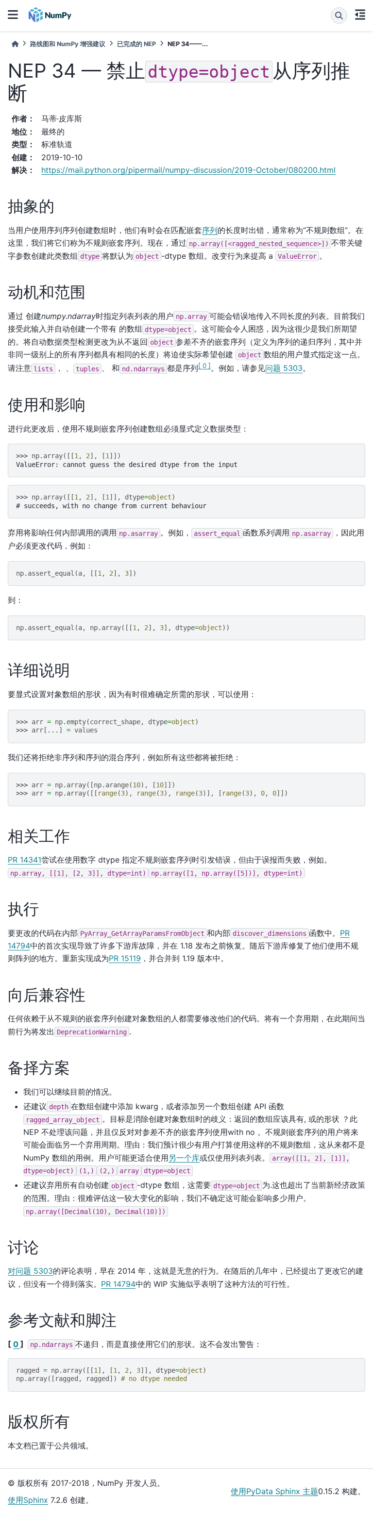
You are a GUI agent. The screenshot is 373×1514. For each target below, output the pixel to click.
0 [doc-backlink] (16, 1344)
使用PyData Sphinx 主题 (274, 1491)
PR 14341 (24, 860)
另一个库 (184, 1158)
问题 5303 (284, 368)
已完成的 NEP (136, 44)
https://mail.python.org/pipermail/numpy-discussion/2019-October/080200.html (188, 170)
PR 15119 (125, 958)
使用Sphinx (28, 1500)
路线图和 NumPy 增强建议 (67, 44)
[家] (15, 44)
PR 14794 (118, 1284)
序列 (210, 230)
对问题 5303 (30, 1271)
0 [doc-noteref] (204, 365)
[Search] (339, 15)
